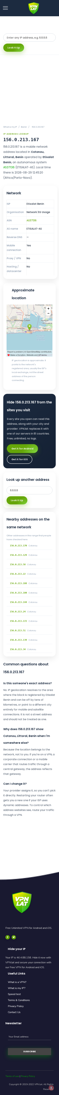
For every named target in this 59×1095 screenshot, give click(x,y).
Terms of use (12, 1076)
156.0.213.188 (18, 583)
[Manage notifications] (51, 1087)
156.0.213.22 (18, 574)
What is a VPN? (17, 982)
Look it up (14, 47)
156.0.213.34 (18, 649)
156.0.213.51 (18, 630)
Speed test (14, 994)
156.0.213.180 (18, 592)
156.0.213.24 (18, 611)
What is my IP (10, 126)
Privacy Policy (16, 1006)
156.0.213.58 (18, 564)
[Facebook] (7, 937)
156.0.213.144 (18, 602)
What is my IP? (16, 988)
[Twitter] (14, 937)
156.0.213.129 (18, 555)
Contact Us (14, 1012)
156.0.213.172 (18, 621)
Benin (24, 126)
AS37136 (9, 167)
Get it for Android (22, 448)
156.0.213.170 (18, 545)
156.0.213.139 (18, 640)
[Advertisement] (29, 90)
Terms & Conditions (19, 1000)
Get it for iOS (19, 459)
